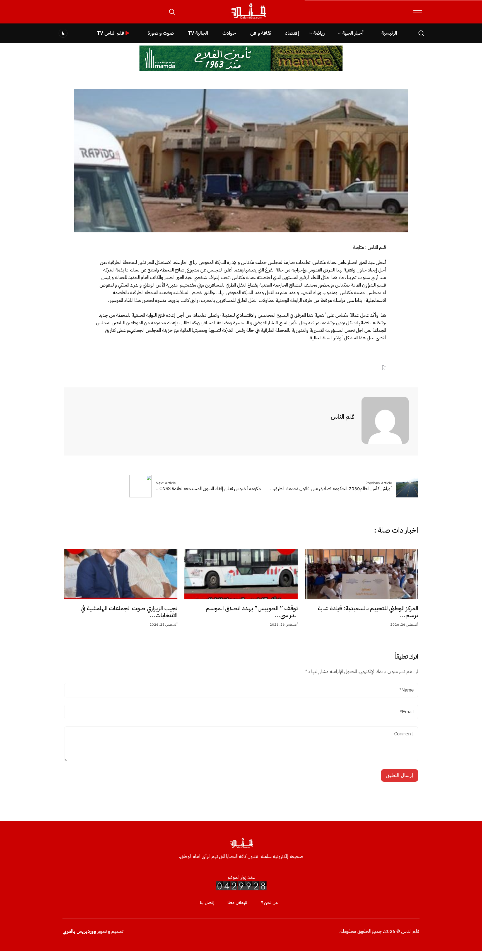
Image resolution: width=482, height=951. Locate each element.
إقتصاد (292, 33)
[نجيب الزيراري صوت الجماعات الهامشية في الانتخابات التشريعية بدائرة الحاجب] (120, 574)
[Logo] (248, 19)
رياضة (319, 33)
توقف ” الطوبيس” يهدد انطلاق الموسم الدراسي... (252, 612)
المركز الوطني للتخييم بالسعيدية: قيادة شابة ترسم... (368, 612)
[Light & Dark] (63, 33)
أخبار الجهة (353, 33)
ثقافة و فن (260, 33)
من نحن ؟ (269, 903)
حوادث (229, 33)
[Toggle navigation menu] (417, 11)
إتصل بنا (207, 903)
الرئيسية (389, 33)
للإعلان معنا (237, 903)
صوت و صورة (161, 33)
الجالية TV (198, 33)
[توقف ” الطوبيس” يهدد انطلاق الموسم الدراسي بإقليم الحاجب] (241, 574)
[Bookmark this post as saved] (383, 367)
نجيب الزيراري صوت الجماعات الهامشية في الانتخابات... (129, 612)
